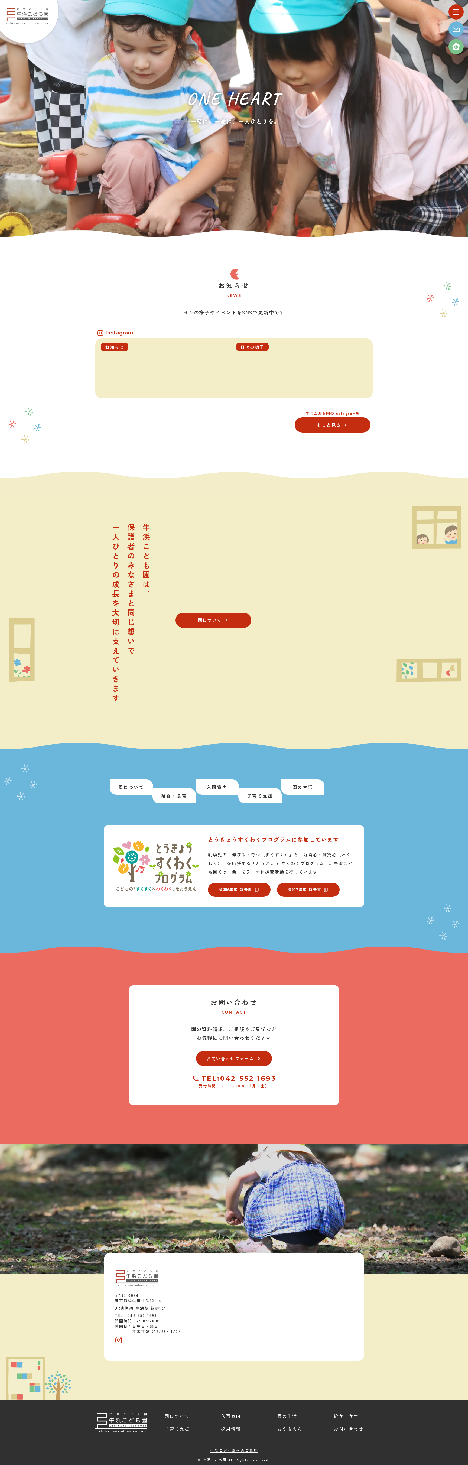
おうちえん (289, 1429)
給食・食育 (346, 1416)
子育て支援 (177, 1429)
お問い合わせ (234, 1002)
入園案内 (231, 1416)
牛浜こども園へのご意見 (234, 1450)
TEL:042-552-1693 (239, 1078)
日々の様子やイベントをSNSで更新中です (234, 312)
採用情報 (231, 1429)
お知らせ (233, 286)
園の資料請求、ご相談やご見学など (234, 1028)
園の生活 (287, 1416)
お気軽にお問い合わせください (233, 1037)
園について (177, 1416)
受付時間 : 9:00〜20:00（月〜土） (234, 1086)
